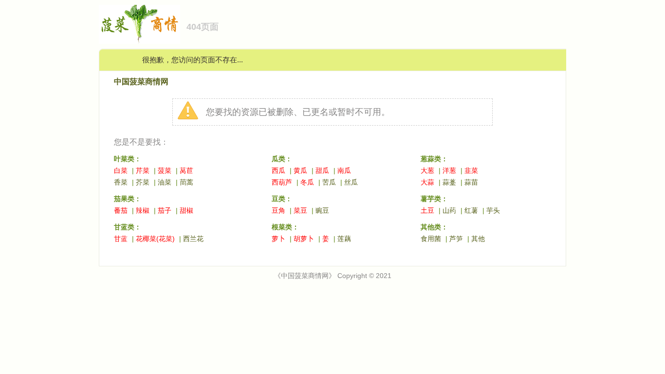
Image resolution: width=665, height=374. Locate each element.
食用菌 (431, 239)
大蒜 (427, 182)
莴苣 (186, 170)
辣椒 (142, 210)
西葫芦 (282, 182)
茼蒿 (186, 182)
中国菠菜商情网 (141, 81)
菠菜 (164, 170)
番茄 (121, 210)
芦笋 (456, 239)
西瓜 (278, 170)
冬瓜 (307, 182)
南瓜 (344, 170)
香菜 (121, 182)
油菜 (164, 182)
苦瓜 (329, 182)
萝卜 (278, 239)
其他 (478, 239)
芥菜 (142, 182)
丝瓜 (351, 182)
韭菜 (471, 170)
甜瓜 (322, 170)
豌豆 (322, 210)
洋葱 (449, 170)
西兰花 (193, 239)
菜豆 (300, 210)
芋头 (493, 210)
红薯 (471, 210)
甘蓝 (121, 239)
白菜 (121, 170)
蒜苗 (471, 182)
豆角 (278, 210)
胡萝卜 (304, 239)
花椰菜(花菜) (155, 239)
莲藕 (344, 239)
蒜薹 (449, 182)
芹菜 (142, 170)
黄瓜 (300, 170)
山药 (449, 210)
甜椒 (186, 210)
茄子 (164, 210)
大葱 (427, 170)
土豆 (427, 210)
